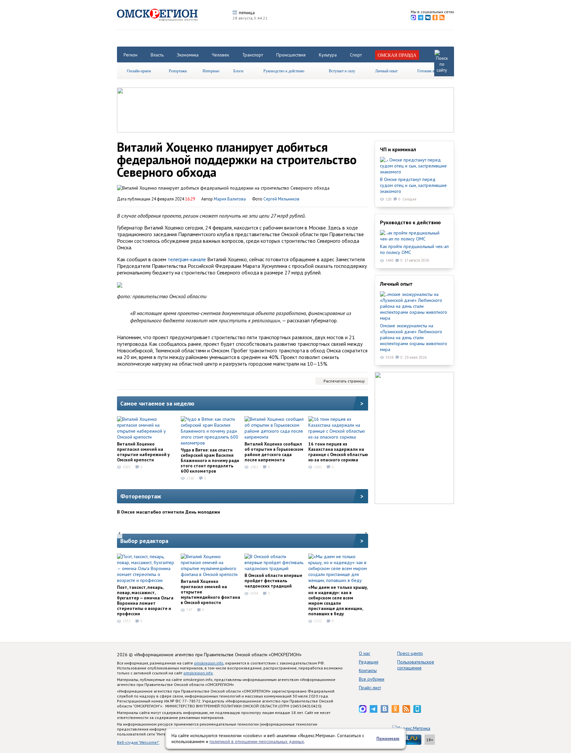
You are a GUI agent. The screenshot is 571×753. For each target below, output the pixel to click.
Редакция (368, 662)
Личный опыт (386, 70)
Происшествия (291, 55)
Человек (220, 55)
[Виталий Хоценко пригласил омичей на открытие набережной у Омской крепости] (146, 428)
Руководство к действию (283, 70)
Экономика (188, 55)
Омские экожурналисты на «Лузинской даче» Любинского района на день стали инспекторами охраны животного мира (413, 337)
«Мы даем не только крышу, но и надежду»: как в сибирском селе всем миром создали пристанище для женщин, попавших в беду (337, 600)
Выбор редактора (144, 541)
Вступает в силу (342, 70)
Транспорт (252, 55)
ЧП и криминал (398, 149)
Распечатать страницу (344, 380)
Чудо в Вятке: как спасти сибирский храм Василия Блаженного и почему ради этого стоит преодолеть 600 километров (210, 460)
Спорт (356, 55)
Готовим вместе (430, 70)
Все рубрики (371, 679)
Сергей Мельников (281, 199)
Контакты (368, 670)
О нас (364, 653)
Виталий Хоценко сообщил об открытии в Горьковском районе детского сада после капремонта (274, 452)
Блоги (238, 70)
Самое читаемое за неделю (157, 403)
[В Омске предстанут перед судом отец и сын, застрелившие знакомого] (414, 166)
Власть (157, 55)
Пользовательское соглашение (415, 665)
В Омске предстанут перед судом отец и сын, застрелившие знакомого (413, 185)
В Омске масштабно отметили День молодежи (168, 512)
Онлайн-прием (139, 70)
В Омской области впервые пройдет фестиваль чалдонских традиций (273, 580)
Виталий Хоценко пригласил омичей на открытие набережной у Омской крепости (143, 452)
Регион (130, 55)
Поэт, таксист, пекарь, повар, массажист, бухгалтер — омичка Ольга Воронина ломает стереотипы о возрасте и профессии (145, 600)
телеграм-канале (187, 259)
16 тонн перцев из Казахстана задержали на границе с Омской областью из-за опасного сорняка (338, 452)
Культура (328, 55)
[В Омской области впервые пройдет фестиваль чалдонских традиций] (274, 562)
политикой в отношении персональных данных (256, 741)
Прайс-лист (370, 688)
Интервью (211, 70)
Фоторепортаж (140, 496)
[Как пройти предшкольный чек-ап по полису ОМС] (414, 236)
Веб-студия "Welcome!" (138, 742)
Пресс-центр (410, 653)
